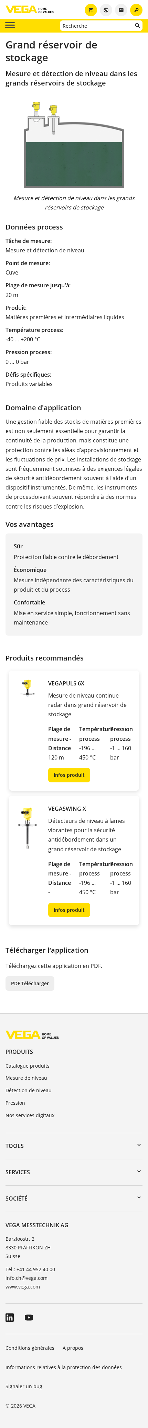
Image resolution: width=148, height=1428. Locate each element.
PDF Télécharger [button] (30, 983)
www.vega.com (23, 1286)
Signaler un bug (24, 1386)
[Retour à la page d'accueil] (32, 1034)
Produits (19, 1052)
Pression (15, 1102)
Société (17, 1198)
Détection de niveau (29, 1090)
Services (18, 1172)
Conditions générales (30, 1348)
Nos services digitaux (30, 1115)
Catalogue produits (28, 1065)
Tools (15, 1146)
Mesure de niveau (26, 1078)
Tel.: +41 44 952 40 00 (30, 1269)
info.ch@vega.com (26, 1278)
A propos (74, 1348)
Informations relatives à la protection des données (64, 1367)
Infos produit (69, 775)
